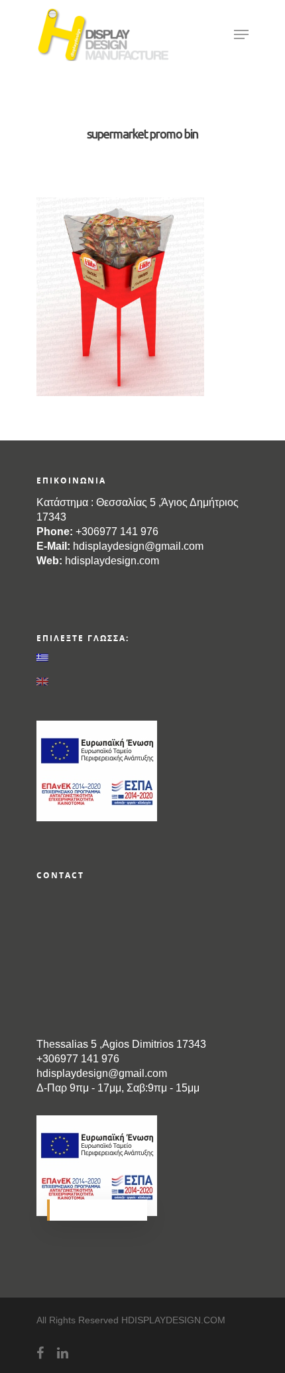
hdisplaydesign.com (112, 560)
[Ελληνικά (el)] (142, 657)
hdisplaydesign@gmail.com (138, 546)
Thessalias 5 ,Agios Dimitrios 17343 (121, 1044)
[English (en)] (142, 681)
